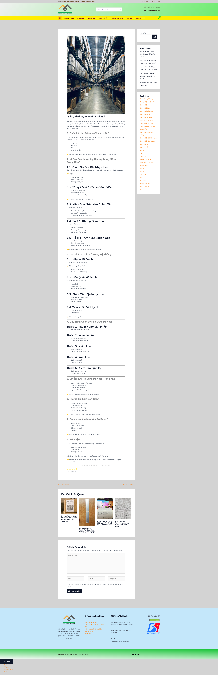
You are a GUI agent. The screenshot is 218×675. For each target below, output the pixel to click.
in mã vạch (143, 156)
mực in (142, 171)
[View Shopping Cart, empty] (158, 18)
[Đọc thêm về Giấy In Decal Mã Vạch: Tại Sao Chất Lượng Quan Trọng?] (87, 512)
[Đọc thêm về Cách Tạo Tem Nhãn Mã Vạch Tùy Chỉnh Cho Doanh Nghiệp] (105, 508)
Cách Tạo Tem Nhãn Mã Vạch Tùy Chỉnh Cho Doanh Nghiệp (105, 523)
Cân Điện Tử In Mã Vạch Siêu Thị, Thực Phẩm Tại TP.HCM (147, 76)
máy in (142, 168)
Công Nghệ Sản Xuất (146, 123)
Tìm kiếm (143, 33)
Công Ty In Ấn (144, 147)
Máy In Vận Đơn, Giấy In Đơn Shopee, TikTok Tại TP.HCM (147, 54)
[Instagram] (138, 654)
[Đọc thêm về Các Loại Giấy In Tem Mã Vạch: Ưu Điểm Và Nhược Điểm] (123, 508)
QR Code (143, 174)
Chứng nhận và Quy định (148, 102)
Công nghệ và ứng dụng (147, 141)
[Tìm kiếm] (121, 9)
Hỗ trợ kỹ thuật (156, 1)
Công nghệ (143, 105)
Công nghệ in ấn (145, 114)
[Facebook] (133, 654)
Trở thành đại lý (90, 631)
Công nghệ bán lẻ (145, 108)
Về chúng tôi (144, 1)
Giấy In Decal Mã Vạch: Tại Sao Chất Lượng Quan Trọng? (87, 530)
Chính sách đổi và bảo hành (93, 629)
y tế (141, 190)
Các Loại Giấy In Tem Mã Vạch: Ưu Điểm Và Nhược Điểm (122, 523)
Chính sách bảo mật (91, 622)
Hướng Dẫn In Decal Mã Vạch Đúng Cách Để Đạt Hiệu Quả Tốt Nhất (69, 518)
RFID (141, 177)
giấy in (142, 150)
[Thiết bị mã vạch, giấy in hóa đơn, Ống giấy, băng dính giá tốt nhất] (153, 628)
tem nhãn (143, 180)
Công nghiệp (144, 144)
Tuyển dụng (88, 633)
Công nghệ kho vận (146, 117)
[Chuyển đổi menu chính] (60, 18)
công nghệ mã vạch (146, 120)
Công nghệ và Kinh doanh (148, 138)
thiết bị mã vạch (145, 183)
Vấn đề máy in (144, 186)
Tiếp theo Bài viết (127, 484)
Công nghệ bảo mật (146, 111)
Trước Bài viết (63, 484)
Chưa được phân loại (146, 99)
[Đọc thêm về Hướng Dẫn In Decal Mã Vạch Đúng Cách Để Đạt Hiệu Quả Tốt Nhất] (69, 506)
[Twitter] (135, 654)
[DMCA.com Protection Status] (154, 620)
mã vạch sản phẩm (146, 159)
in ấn (141, 153)
